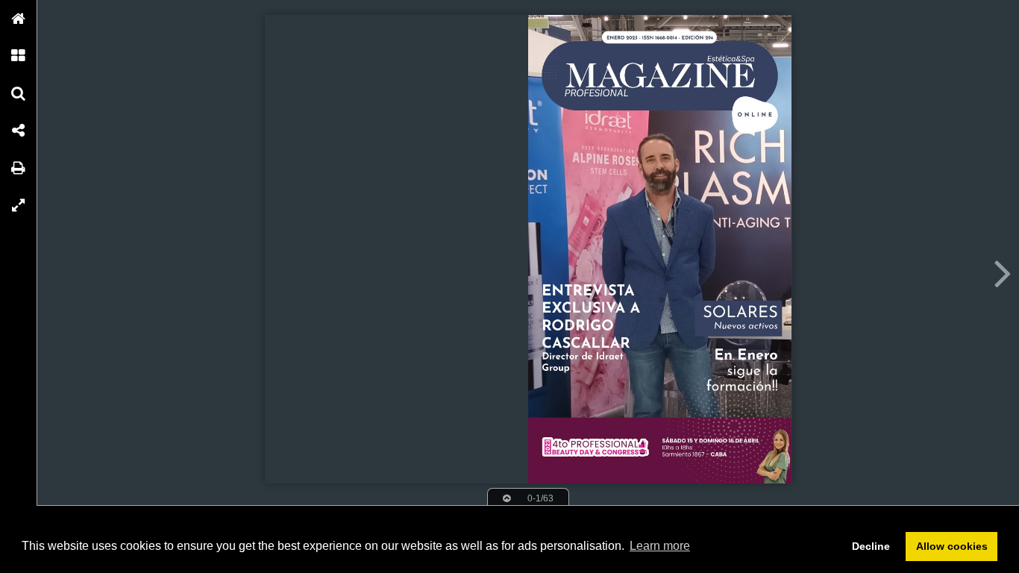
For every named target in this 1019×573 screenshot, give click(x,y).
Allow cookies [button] (952, 546)
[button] (18, 18)
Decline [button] (871, 546)
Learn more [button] (660, 545)
